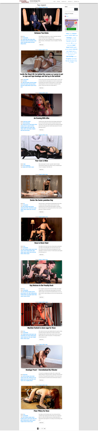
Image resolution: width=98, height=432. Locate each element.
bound (75, 38)
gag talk (75, 47)
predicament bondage (70, 54)
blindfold (26, 291)
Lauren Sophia (25, 79)
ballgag (67, 33)
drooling (76, 43)
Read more (41, 44)
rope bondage (28, 128)
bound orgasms (31, 206)
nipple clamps (34, 294)
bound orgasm (25, 83)
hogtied (70, 51)
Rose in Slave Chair (42, 243)
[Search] (76, 9)
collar (27, 377)
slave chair (34, 252)
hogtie (31, 127)
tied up (35, 85)
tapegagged (72, 60)
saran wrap (34, 209)
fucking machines (24, 294)
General (58, 1)
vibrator (24, 43)
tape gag (67, 60)
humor (24, 40)
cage (35, 334)
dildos (34, 39)
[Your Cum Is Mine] (41, 147)
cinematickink (23, 335)
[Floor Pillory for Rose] (41, 397)
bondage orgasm (31, 249)
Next (44, 428)
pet (27, 337)
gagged (30, 294)
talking (22, 43)
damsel (34, 83)
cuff (71, 41)
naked (35, 40)
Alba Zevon (25, 121)
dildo (26, 39)
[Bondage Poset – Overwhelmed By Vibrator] (41, 356)
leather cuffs (33, 379)
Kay (24, 36)
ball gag (24, 124)
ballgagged (74, 33)
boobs (31, 376)
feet (35, 377)
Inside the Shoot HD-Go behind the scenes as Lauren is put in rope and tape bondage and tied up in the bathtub (41, 75)
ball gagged (66, 35)
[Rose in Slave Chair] (41, 229)
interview (27, 40)
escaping (25, 85)
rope (74, 54)
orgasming (25, 42)
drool (33, 377)
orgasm (22, 42)
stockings (75, 56)
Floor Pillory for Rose (41, 411)
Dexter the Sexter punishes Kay (41, 200)
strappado (33, 128)
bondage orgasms (31, 291)
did (31, 125)
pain (30, 209)
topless (28, 130)
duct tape (22, 85)
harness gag (28, 379)
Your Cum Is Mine (41, 161)
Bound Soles (25, 374)
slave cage (30, 337)
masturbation (31, 40)
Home (54, 1)
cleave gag (30, 83)
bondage (26, 206)
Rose (24, 246)
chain (25, 377)
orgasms (29, 42)
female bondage (69, 45)
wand (22, 86)
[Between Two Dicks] (41, 19)
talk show (33, 42)
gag (28, 294)
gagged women (27, 127)
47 (42, 428)
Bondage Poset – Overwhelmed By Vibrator (41, 370)
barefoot (27, 124)
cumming (30, 377)
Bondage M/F (64, 1)
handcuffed (67, 49)
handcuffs (71, 49)
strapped (34, 337)
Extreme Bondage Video (35, 1)
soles (25, 380)
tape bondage (74, 58)
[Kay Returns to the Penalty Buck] (41, 271)
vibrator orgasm (26, 253)
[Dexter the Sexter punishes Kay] (41, 186)
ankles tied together (26, 82)
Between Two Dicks (41, 33)
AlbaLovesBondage (26, 122)
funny (22, 40)
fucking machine (29, 250)
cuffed (25, 250)
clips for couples (27, 125)
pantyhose (75, 52)
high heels (75, 49)
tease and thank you (26, 165)
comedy (24, 39)
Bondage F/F (70, 1)
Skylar (24, 164)
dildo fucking (30, 39)
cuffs (27, 293)
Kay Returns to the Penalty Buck (41, 285)
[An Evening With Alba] (41, 105)
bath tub (31, 82)
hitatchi (29, 85)
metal (74, 51)
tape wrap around (24, 130)
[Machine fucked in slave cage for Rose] (41, 314)
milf (75, 51)
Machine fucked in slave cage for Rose (42, 328)
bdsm (23, 206)
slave (31, 252)
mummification (31, 207)
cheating (22, 207)
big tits (77, 35)
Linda (47, 7)
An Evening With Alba (41, 118)
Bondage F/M (76, 1)
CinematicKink (25, 37)
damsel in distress (68, 43)
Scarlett (29, 121)
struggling (28, 380)
